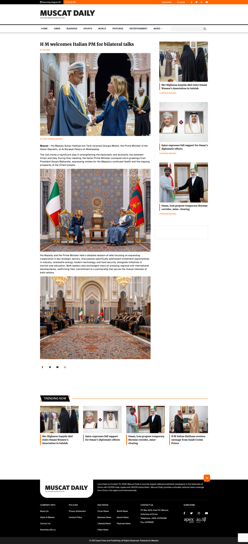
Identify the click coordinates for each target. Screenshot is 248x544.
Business (72, 28)
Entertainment (139, 28)
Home (44, 28)
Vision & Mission (47, 517)
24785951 (149, 522)
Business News (104, 517)
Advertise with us (48, 529)
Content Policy (75, 517)
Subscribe (166, 2)
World (102, 28)
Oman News (103, 511)
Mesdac (155, 540)
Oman (57, 28)
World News (122, 511)
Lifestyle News (104, 523)
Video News (102, 529)
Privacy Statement (77, 511)
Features (118, 28)
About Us (44, 511)
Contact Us (45, 523)
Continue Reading (167, 93)
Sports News (123, 517)
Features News (124, 523)
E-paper (181, 2)
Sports (88, 28)
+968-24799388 (159, 518)
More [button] (157, 28)
